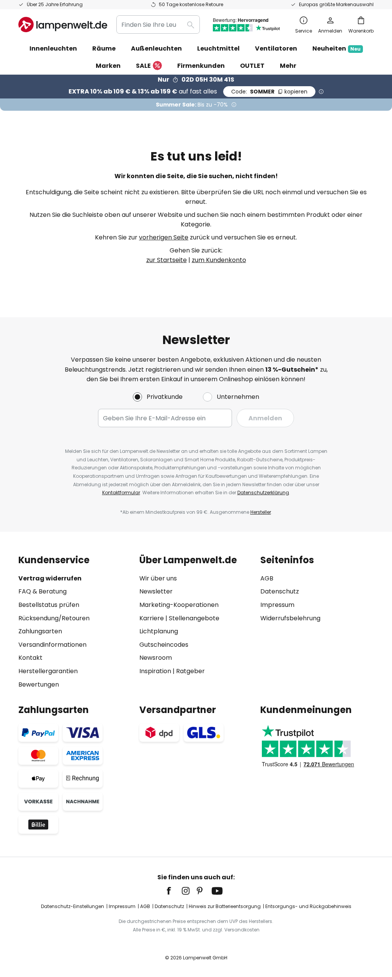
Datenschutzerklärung (263, 492)
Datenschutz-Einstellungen (72, 906)
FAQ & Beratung (42, 591)
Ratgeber (190, 671)
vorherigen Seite (163, 237)
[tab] (75, 622)
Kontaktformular (121, 492)
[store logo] (62, 24)
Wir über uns (158, 578)
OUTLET (252, 65)
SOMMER (269, 91)
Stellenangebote (194, 618)
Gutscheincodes (163, 644)
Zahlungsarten (40, 631)
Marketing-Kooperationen (179, 604)
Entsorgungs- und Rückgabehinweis (308, 906)
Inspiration (155, 671)
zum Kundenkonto (219, 260)
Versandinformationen (52, 644)
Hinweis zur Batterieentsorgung (225, 906)
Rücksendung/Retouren (54, 618)
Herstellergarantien (48, 671)
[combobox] (158, 24)
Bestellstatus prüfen (48, 604)
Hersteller (260, 512)
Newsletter (156, 591)
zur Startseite (166, 260)
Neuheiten (336, 48)
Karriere (151, 618)
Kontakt (30, 657)
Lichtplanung (158, 631)
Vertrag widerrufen (50, 578)
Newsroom (155, 657)
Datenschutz (279, 591)
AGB (266, 578)
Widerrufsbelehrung (290, 618)
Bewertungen (38, 684)
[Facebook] (174, 890)
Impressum (277, 604)
